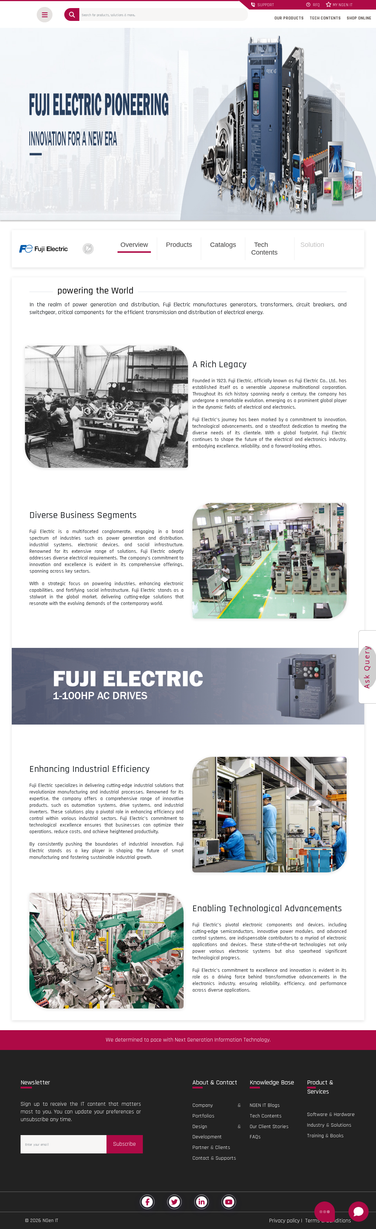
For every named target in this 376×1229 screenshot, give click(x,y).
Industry (316, 1125)
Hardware (344, 1114)
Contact (200, 1158)
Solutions (341, 1125)
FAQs (255, 1137)
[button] (45, 14)
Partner (200, 1147)
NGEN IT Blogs (265, 1105)
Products (179, 244)
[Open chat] (358, 1211)
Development (207, 1137)
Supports (226, 1158)
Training (315, 1136)
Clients (222, 1147)
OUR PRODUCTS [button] (289, 18)
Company (202, 1105)
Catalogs (223, 244)
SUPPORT (265, 5)
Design (199, 1126)
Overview (134, 244)
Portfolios (203, 1116)
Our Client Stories (269, 1126)
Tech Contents (264, 248)
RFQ (316, 5)
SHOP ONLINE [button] (359, 18)
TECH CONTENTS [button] (325, 18)
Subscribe (124, 1144)
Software (317, 1114)
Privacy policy (284, 1221)
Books (337, 1136)
